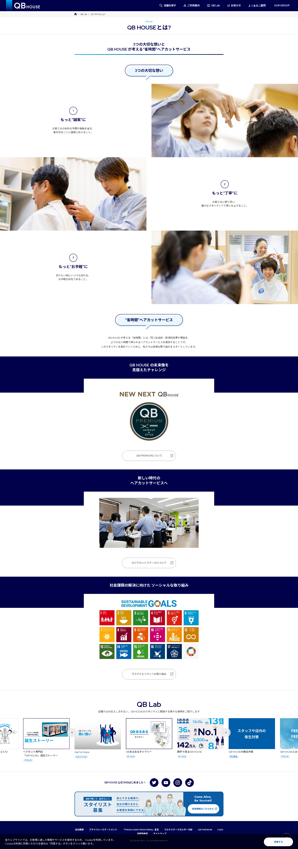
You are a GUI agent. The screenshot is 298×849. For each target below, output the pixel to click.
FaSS (220, 829)
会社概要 (79, 829)
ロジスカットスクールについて (149, 562)
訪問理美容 (142, 833)
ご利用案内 (193, 5)
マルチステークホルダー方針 (178, 829)
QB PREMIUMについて (149, 455)
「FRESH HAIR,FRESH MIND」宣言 (141, 829)
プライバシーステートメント (103, 829)
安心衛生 (182, 756)
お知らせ (236, 5)
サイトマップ (159, 833)
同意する (278, 841)
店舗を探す (170, 5)
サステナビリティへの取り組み (149, 674)
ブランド (233, 756)
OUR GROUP (282, 5)
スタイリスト (30, 757)
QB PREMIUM (205, 829)
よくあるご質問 (257, 5)
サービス (79, 756)
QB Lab (215, 5)
